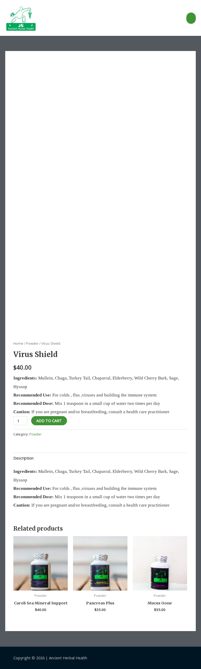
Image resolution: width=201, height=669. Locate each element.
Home (18, 343)
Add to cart (49, 420)
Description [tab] (23, 458)
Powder (32, 343)
